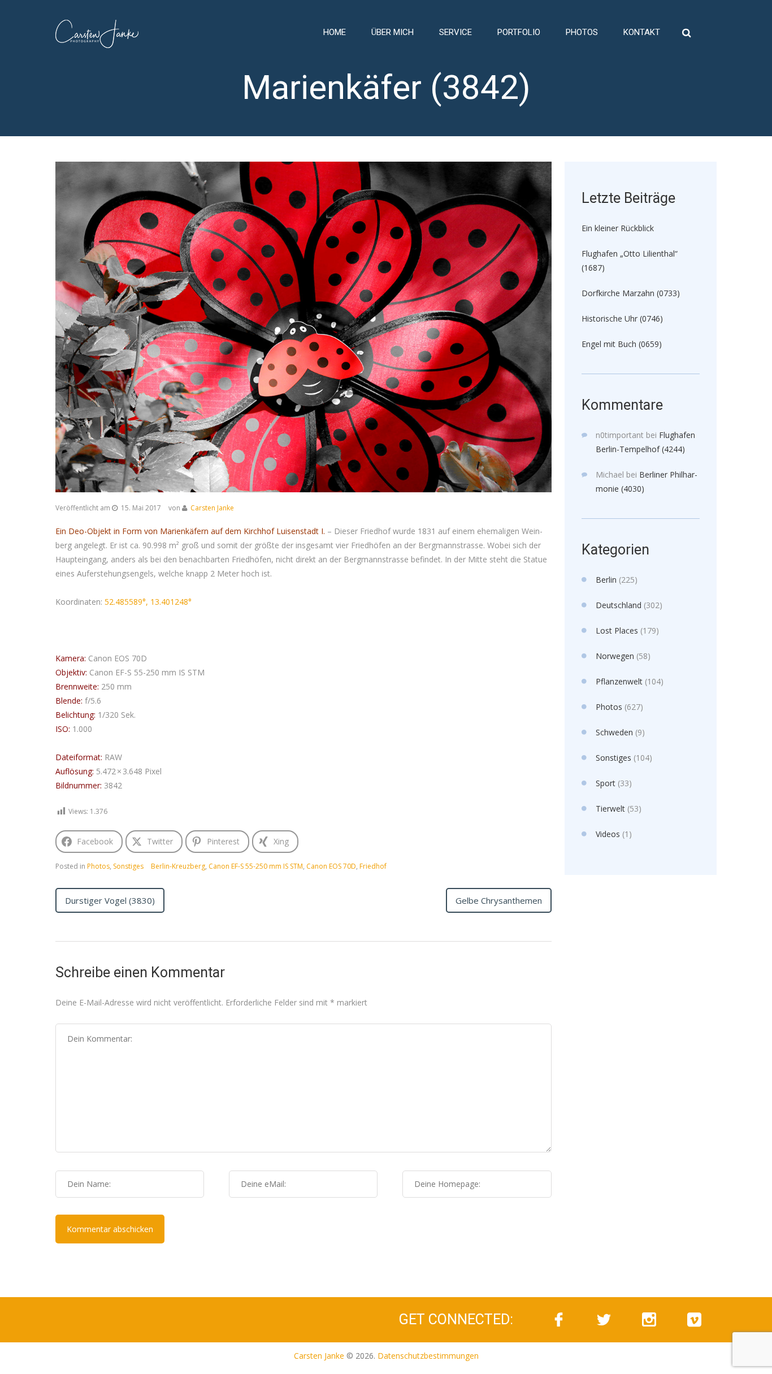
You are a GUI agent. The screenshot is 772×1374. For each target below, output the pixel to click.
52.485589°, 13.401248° (148, 601)
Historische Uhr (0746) (622, 318)
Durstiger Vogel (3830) (110, 900)
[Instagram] (648, 1319)
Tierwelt (610, 808)
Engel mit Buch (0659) (622, 344)
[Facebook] (558, 1319)
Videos (608, 834)
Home (334, 32)
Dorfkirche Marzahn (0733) (631, 293)
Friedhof (373, 866)
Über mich (392, 32)
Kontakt (641, 32)
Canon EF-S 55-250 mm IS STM (256, 866)
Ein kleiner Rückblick (618, 228)
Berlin (606, 579)
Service (455, 32)
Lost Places (617, 630)
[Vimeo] (694, 1319)
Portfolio (518, 32)
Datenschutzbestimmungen (428, 1355)
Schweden (614, 732)
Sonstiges (128, 866)
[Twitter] (603, 1319)
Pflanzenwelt (619, 681)
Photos (582, 32)
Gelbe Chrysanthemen (499, 900)
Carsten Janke (212, 508)
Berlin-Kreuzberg (178, 866)
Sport (605, 783)
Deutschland (618, 605)
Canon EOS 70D (331, 866)
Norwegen (615, 656)
